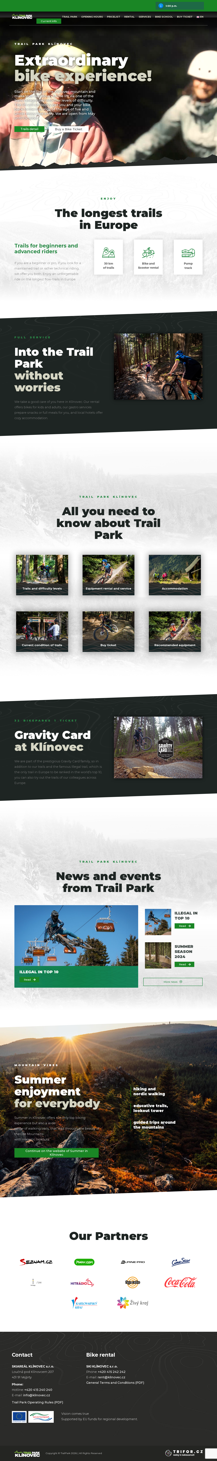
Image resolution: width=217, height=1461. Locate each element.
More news (171, 981)
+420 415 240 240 (38, 1390)
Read (27, 979)
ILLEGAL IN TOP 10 (38, 972)
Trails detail (29, 129)
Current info (49, 21)
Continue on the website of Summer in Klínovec (56, 1153)
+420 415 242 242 (111, 1372)
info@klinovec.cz (36, 1395)
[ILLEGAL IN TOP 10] (158, 922)
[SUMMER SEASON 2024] (158, 955)
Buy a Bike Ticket (68, 129)
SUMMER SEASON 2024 (184, 951)
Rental (129, 16)
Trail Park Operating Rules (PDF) (37, 1402)
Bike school (164, 16)
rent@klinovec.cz (111, 1377)
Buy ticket (185, 16)
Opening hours (92, 16)
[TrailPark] (22, 17)
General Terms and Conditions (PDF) (115, 1383)
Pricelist (113, 16)
